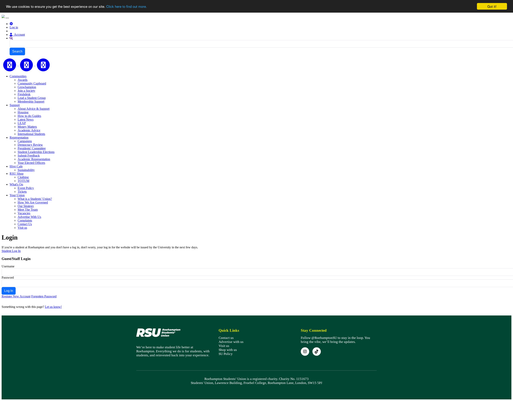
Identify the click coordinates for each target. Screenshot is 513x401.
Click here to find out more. (126, 6)
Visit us (22, 227)
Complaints (25, 220)
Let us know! (53, 306)
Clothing (23, 177)
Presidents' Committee (32, 148)
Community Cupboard (32, 83)
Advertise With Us (29, 217)
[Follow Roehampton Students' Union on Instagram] (305, 351)
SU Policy (226, 354)
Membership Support (31, 101)
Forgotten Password (44, 296)
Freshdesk (24, 94)
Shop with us (228, 350)
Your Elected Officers (31, 162)
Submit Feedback (29, 155)
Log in (14, 27)
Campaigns (25, 141)
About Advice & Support (33, 108)
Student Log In (11, 251)
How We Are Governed (33, 202)
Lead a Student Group (32, 98)
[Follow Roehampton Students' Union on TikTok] (316, 351)
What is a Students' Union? (35, 198)
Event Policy (26, 188)
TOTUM (23, 180)
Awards (22, 80)
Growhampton (27, 87)
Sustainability (26, 170)
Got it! (492, 6)
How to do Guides (29, 116)
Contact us (226, 338)
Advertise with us (231, 342)
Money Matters (27, 126)
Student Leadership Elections (36, 152)
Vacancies (24, 213)
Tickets (22, 191)
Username (8, 266)
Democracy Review (30, 144)
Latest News (25, 119)
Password (8, 277)
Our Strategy (26, 206)
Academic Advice (29, 130)
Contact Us (25, 224)
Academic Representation (34, 159)
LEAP (22, 123)
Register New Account (16, 296)
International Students (31, 134)
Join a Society (26, 90)
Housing (23, 112)
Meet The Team (28, 209)
